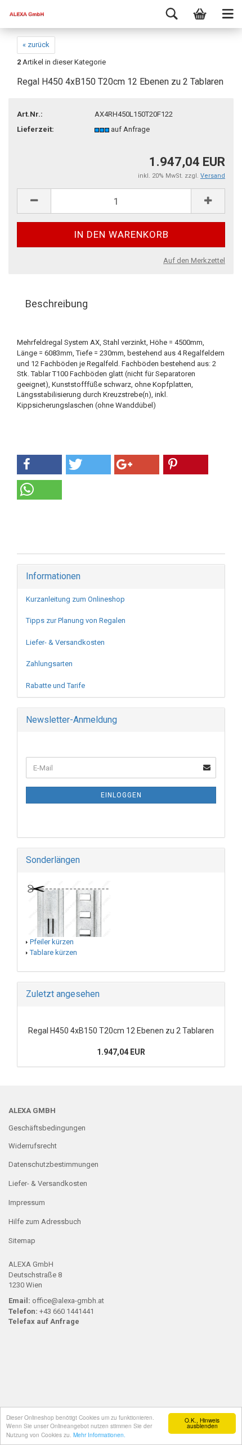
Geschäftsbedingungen (47, 1128)
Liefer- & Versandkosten (65, 642)
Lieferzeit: (35, 129)
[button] (39, 464)
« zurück (36, 44)
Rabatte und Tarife (55, 685)
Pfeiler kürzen (52, 942)
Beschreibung (56, 304)
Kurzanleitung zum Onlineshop (75, 599)
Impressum (26, 1202)
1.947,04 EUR (121, 1051)
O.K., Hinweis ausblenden (202, 1423)
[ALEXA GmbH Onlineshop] (22, 14)
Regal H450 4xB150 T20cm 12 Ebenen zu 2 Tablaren (121, 1030)
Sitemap (21, 1240)
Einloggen (121, 795)
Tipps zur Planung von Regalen (76, 620)
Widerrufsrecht (32, 1146)
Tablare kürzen (53, 952)
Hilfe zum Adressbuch (44, 1221)
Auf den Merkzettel (194, 260)
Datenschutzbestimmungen (53, 1164)
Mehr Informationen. (99, 1434)
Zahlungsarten (49, 663)
